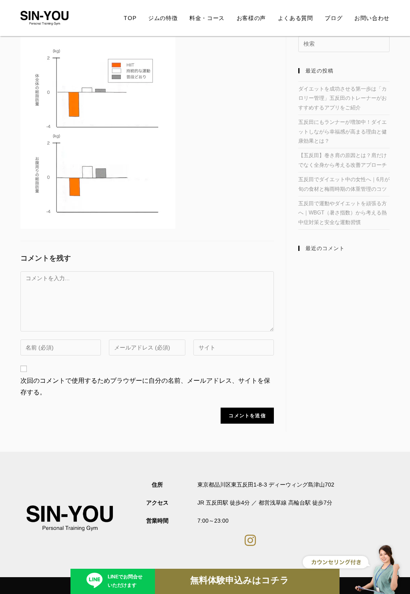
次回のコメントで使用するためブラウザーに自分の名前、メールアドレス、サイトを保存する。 (145, 386)
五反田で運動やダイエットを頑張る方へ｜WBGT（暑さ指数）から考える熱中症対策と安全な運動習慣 (342, 212)
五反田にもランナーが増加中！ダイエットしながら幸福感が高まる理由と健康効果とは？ (342, 131)
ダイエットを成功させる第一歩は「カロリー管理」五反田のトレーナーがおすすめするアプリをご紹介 (342, 98)
